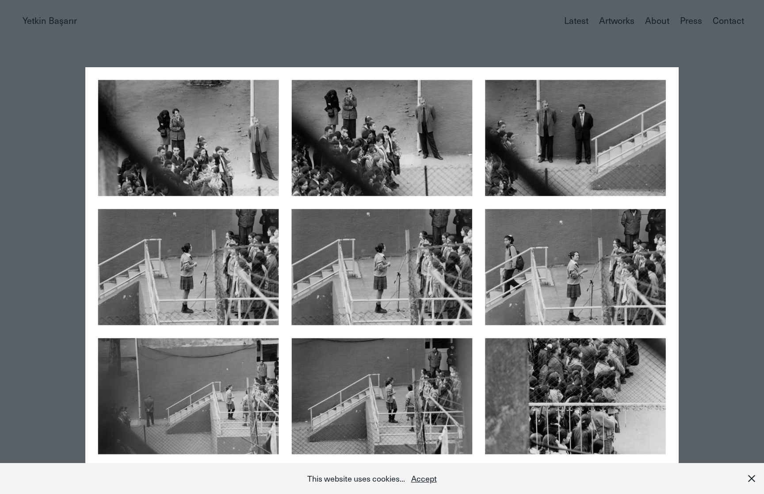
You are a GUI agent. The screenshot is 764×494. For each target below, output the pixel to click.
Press (691, 20)
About (657, 20)
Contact (728, 20)
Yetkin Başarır (50, 20)
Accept (424, 478)
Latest (576, 20)
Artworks (616, 20)
